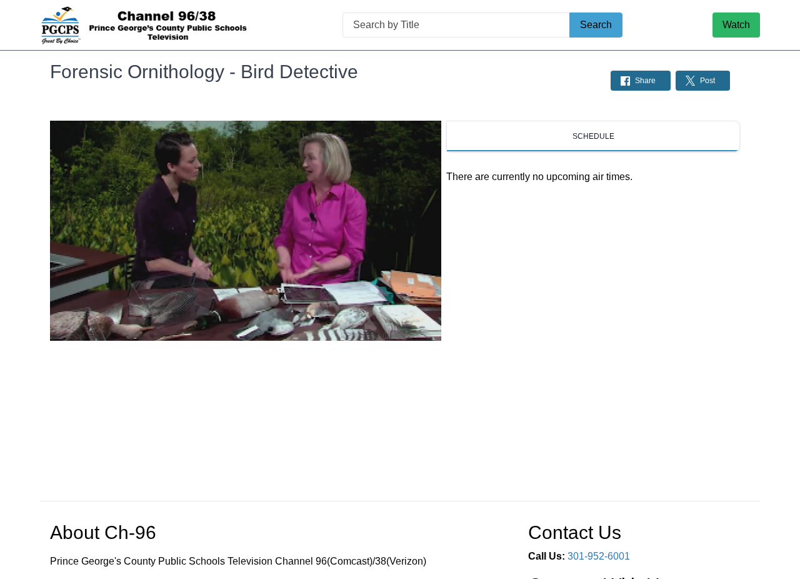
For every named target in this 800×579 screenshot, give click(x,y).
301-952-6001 (599, 556)
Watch (736, 24)
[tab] (593, 136)
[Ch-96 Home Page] (146, 25)
